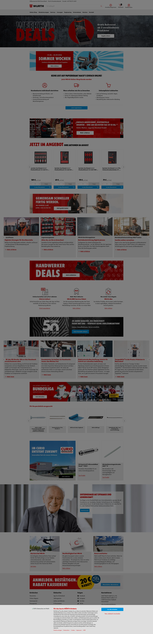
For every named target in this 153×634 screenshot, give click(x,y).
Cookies (73, 630)
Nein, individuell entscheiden (112, 613)
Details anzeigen (58, 630)
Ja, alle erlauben (112, 609)
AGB (84, 630)
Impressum (79, 630)
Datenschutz (66, 630)
